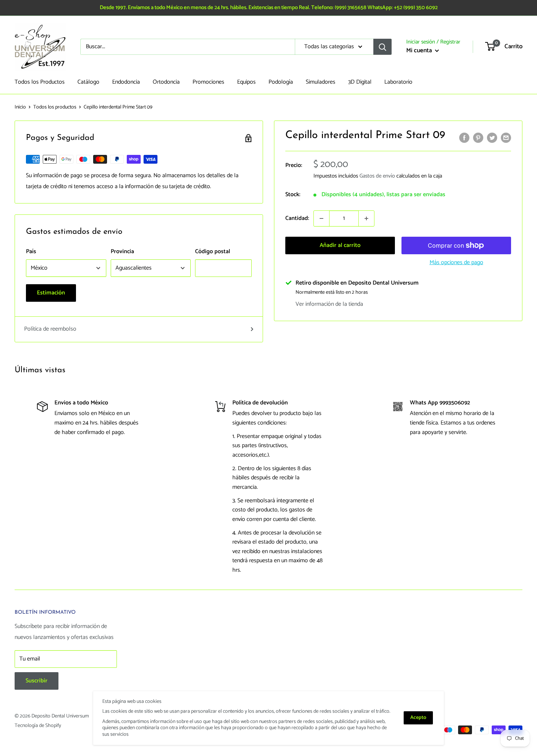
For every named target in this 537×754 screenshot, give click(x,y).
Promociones (208, 82)
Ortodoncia (166, 82)
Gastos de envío (377, 176)
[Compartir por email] (506, 137)
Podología (280, 82)
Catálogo (88, 82)
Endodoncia (126, 82)
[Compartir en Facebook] (464, 137)
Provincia (122, 251)
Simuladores (320, 82)
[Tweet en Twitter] (492, 137)
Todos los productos (54, 107)
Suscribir (36, 681)
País (31, 251)
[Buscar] (382, 47)
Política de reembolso (50, 329)
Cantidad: (297, 219)
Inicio (20, 107)
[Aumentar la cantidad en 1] (366, 218)
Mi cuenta (419, 50)
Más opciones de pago (456, 262)
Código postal (212, 251)
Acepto (418, 717)
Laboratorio (398, 82)
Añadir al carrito (340, 245)
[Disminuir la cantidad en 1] (321, 218)
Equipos (246, 82)
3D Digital (360, 82)
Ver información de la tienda (329, 304)
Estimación (51, 293)
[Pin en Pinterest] (478, 137)
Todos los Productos (40, 82)
